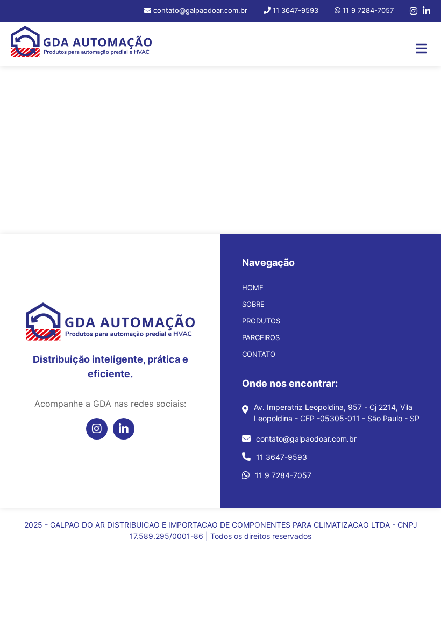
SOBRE (253, 304)
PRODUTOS (261, 320)
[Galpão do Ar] (81, 44)
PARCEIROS (261, 337)
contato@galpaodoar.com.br (306, 438)
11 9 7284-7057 (283, 475)
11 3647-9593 (281, 457)
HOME (253, 287)
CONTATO (258, 354)
